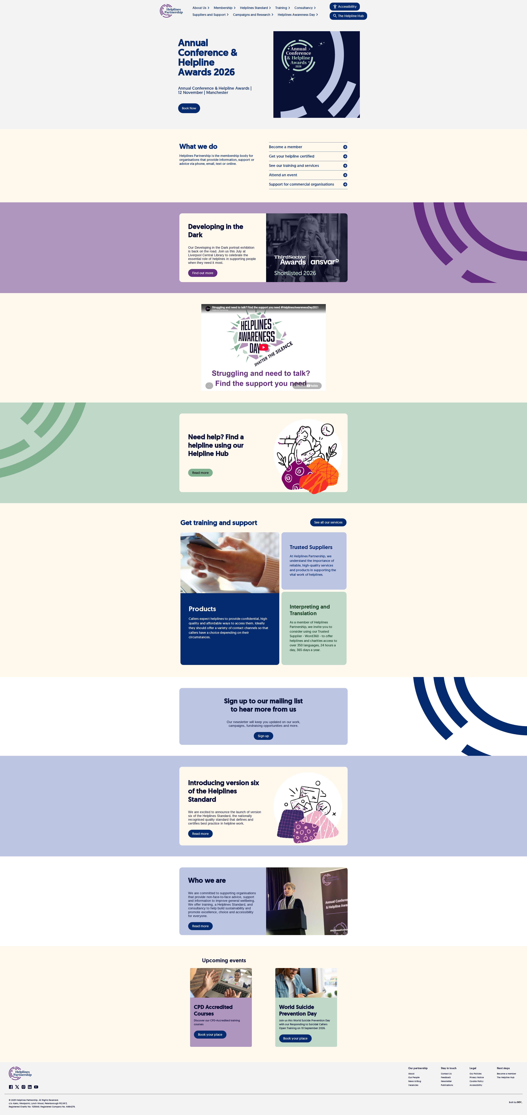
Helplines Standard (254, 8)
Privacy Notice (477, 1077)
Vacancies (413, 1085)
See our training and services (294, 165)
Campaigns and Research (251, 15)
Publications (447, 1085)
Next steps (503, 1068)
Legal (473, 1068)
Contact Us (446, 1073)
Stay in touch (449, 1068)
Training (281, 8)
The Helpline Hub (505, 1077)
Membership (223, 8)
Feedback (446, 1077)
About (411, 1073)
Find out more (202, 273)
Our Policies (476, 1073)
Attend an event (283, 174)
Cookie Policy (476, 1081)
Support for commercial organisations (301, 184)
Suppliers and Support (209, 15)
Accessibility (476, 1085)
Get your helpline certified (291, 156)
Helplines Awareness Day (296, 15)
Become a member (285, 146)
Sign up (263, 736)
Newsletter (446, 1081)
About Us (199, 8)
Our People (414, 1077)
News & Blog (414, 1081)
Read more (200, 473)
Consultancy (304, 8)
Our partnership (418, 1068)
